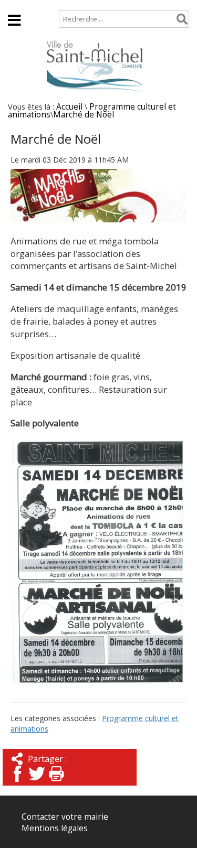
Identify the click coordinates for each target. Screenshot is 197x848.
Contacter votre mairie (65, 816)
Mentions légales (55, 828)
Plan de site (71, 5)
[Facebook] (17, 783)
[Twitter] (36, 783)
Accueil (21, 5)
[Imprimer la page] (56, 783)
